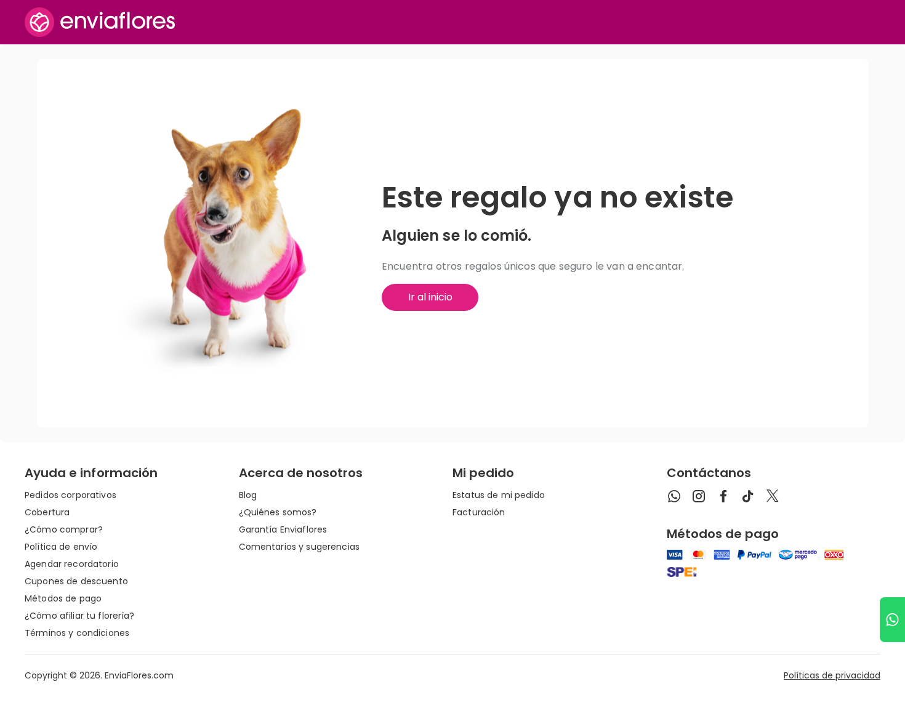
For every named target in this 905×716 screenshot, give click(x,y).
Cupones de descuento (76, 581)
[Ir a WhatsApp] (892, 619)
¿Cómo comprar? (64, 529)
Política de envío (61, 547)
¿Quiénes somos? (278, 512)
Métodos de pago (63, 598)
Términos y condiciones (77, 633)
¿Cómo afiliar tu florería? (80, 615)
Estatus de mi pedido (498, 495)
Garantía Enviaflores (283, 529)
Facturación (478, 512)
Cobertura (47, 512)
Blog (248, 495)
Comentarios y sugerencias (299, 547)
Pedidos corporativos (70, 495)
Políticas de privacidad (832, 675)
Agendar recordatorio (72, 564)
